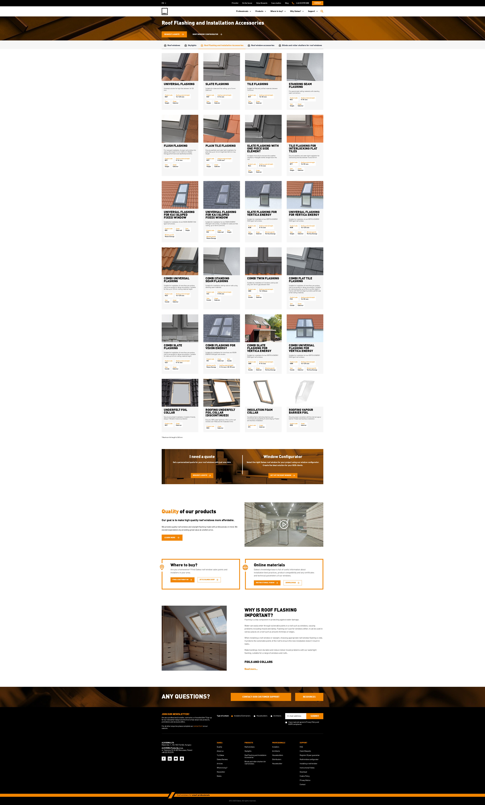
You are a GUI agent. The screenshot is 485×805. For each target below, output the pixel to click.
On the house (247, 3)
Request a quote (172, 34)
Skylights (192, 45)
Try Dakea (220, 755)
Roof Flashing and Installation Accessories (223, 45)
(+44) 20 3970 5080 (302, 3)
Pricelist (235, 3)
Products (259, 11)
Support (311, 11)
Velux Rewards (261, 3)
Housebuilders (277, 755)
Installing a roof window (308, 764)
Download (303, 772)
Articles (220, 764)
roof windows (206, 520)
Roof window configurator (205, 34)
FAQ (301, 747)
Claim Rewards (305, 751)
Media (219, 776)
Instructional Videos (307, 768)
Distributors (276, 759)
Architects (276, 751)
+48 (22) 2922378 (167, 752)
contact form (198, 726)
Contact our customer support (260, 697)
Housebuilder (277, 764)
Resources (309, 697)
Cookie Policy (304, 776)
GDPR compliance (294, 724)
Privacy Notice (305, 780)
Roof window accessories (262, 45)
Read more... (251, 669)
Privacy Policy (311, 722)
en (163, 3)
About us (220, 751)
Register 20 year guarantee (309, 755)
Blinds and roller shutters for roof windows (302, 45)
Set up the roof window (280, 475)
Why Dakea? (295, 11)
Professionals (242, 11)
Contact (317, 3)
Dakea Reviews (222, 759)
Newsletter (221, 772)
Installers (275, 747)
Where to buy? (276, 11)
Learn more (169, 538)
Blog (287, 3)
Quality (219, 747)
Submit (315, 716)
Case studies (276, 3)
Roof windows (173, 45)
